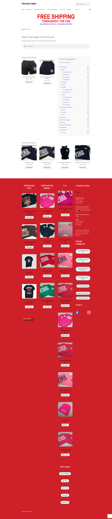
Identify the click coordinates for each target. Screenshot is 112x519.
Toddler (64, 87)
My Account (29, 9)
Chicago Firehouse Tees (83, 286)
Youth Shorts (67, 104)
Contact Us (62, 9)
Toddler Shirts (67, 92)
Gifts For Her (65, 480)
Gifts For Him (65, 488)
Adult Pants (66, 74)
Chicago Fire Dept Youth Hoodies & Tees (83, 269)
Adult (64, 69)
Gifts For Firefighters (65, 473)
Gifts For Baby (65, 502)
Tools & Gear (63, 130)
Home (23, 9)
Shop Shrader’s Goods (38, 9)
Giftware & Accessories (66, 125)
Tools (64, 132)
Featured (63, 122)
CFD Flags (63, 117)
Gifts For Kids (65, 495)
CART (79, 210)
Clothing (64, 82)
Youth (64, 94)
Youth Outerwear (68, 97)
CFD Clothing (64, 67)
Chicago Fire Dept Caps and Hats (83, 277)
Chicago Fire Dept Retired (83, 298)
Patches (64, 112)
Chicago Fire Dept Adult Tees (83, 251)
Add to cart (65, 424)
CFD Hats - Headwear (65, 120)
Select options (29, 82)
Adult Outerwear (68, 72)
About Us (69, 9)
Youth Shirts (67, 102)
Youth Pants (67, 99)
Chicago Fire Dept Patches (83, 293)
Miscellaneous (64, 127)
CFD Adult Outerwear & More (83, 260)
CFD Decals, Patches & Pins (67, 107)
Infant (64, 84)
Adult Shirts (66, 77)
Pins (63, 114)
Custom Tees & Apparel (52, 9)
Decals (64, 109)
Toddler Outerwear (68, 89)
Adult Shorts (67, 79)
